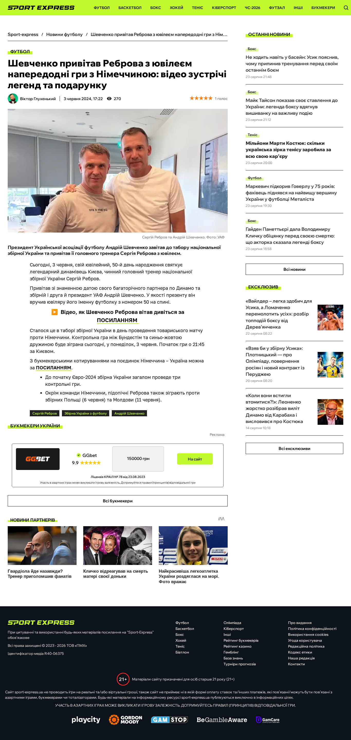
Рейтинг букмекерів (241, 640)
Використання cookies (308, 634)
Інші (298, 7)
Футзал (277, 7)
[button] (346, 8)
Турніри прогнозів (240, 664)
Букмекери (323, 7)
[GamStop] (169, 720)
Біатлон (182, 652)
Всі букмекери (118, 500)
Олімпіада (232, 622)
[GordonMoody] (125, 720)
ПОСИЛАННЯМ (117, 320)
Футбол (102, 7)
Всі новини (294, 269)
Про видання (300, 622)
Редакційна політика (306, 646)
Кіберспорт (224, 7)
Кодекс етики (300, 652)
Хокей (176, 7)
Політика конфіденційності (312, 628)
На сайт (195, 459)
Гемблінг (231, 652)
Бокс (155, 7)
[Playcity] (86, 720)
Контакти (296, 664)
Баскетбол (130, 7)
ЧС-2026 (252, 7)
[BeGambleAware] (222, 720)
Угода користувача (305, 640)
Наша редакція (301, 658)
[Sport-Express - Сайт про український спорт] (39, 8)
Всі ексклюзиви (294, 448)
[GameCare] (267, 720)
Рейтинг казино (238, 646)
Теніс (197, 7)
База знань (233, 658)
